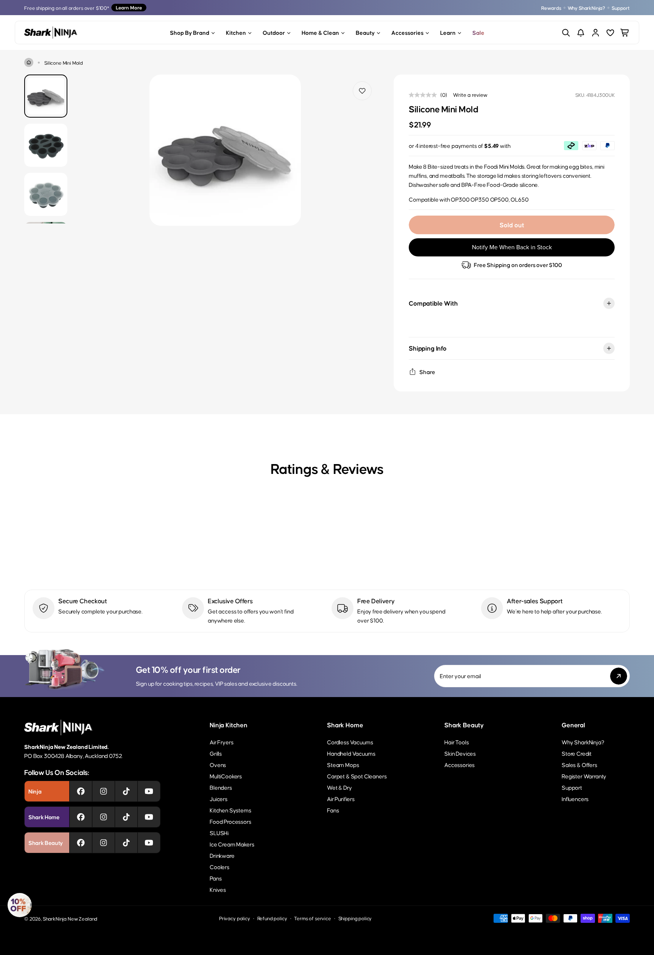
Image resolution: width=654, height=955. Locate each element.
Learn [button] (448, 32)
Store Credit (577, 753)
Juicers (218, 798)
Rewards (551, 8)
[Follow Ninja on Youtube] (149, 791)
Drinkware (222, 855)
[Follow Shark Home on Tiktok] (126, 816)
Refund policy (272, 918)
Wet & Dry (339, 787)
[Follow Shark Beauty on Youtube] (149, 842)
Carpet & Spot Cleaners (356, 776)
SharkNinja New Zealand (70, 918)
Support (621, 8)
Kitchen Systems (230, 810)
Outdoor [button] (274, 32)
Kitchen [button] (236, 32)
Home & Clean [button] (320, 32)
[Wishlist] (610, 32)
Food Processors (230, 821)
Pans (215, 878)
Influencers (575, 798)
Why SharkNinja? (587, 8)
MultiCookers (226, 776)
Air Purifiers (341, 798)
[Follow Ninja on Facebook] (81, 791)
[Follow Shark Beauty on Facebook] (81, 842)
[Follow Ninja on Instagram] (103, 791)
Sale (478, 32)
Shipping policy (355, 918)
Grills (216, 753)
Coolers (219, 866)
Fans (333, 810)
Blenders (221, 787)
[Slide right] (365, 150)
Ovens (218, 764)
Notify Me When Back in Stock (512, 247)
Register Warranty (584, 776)
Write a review (470, 94)
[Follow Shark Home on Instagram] (103, 816)
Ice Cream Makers (232, 844)
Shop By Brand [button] (189, 32)
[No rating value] (425, 95)
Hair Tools (456, 741)
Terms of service (312, 918)
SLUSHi (219, 832)
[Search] (566, 32)
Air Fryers (221, 741)
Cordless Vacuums (350, 741)
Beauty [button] (365, 32)
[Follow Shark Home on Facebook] (81, 816)
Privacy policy (234, 918)
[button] (20, 905)
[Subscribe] (618, 676)
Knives (218, 889)
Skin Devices (460, 753)
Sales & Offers (579, 764)
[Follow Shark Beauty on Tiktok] (126, 842)
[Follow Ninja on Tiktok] (126, 791)
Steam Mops (343, 764)
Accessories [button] (407, 32)
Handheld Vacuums (351, 753)
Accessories (459, 764)
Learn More (129, 7)
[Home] (29, 62)
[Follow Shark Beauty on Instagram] (103, 842)
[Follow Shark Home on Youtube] (149, 816)
